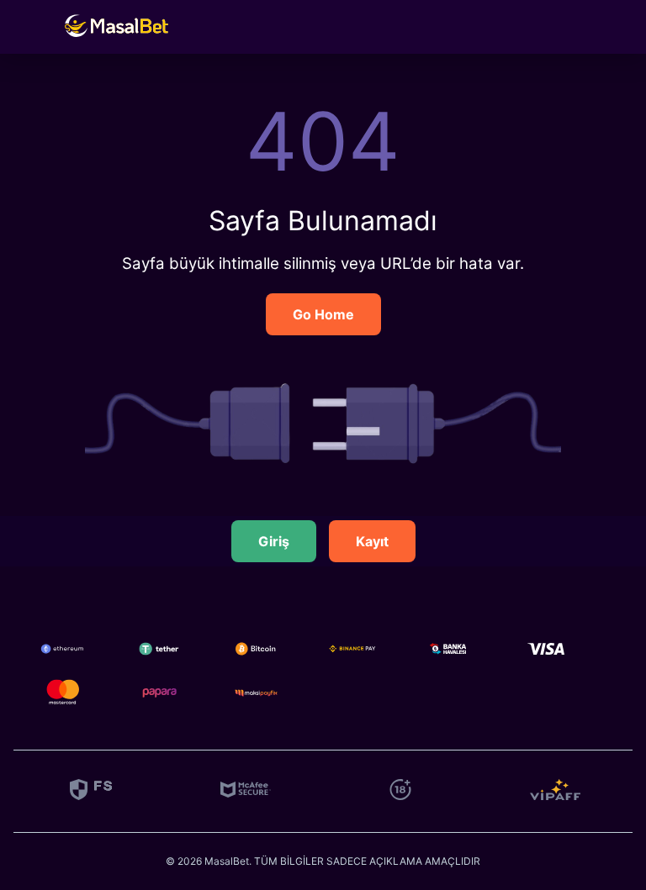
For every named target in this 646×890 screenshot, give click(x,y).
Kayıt (372, 541)
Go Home (323, 314)
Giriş (273, 541)
